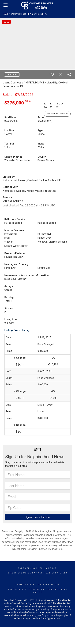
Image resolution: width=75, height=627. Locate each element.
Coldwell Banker (30, 568)
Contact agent (11, 74)
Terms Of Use (25, 585)
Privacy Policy (49, 585)
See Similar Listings (57, 114)
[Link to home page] (37, 5)
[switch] (51, 74)
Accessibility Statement (26, 589)
